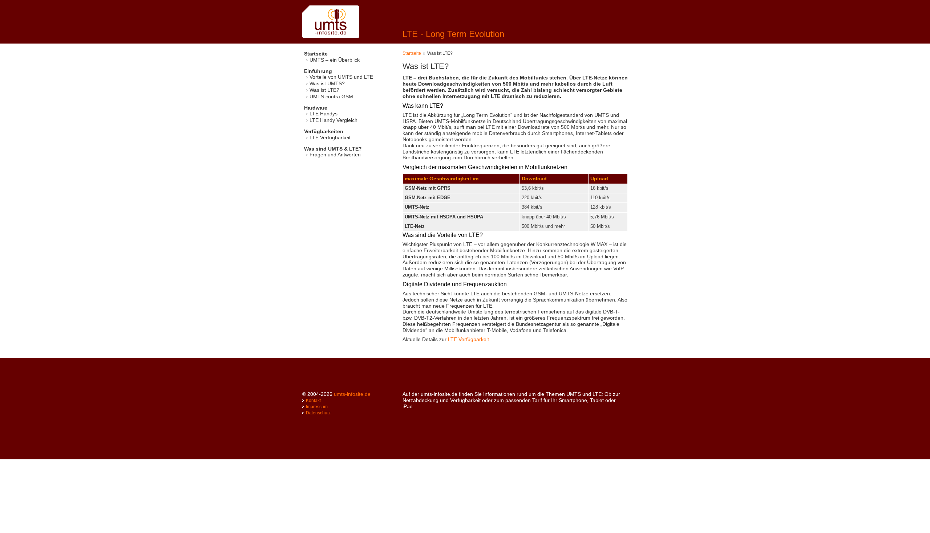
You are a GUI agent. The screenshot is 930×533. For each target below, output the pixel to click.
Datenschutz (318, 412)
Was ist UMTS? (327, 83)
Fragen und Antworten (335, 154)
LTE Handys (323, 113)
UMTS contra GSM (331, 96)
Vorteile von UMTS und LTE (341, 77)
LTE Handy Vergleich (333, 120)
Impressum (317, 406)
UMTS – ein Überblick (335, 60)
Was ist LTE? (324, 90)
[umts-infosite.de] (330, 36)
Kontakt (313, 400)
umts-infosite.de (352, 394)
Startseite (412, 53)
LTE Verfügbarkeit (330, 137)
